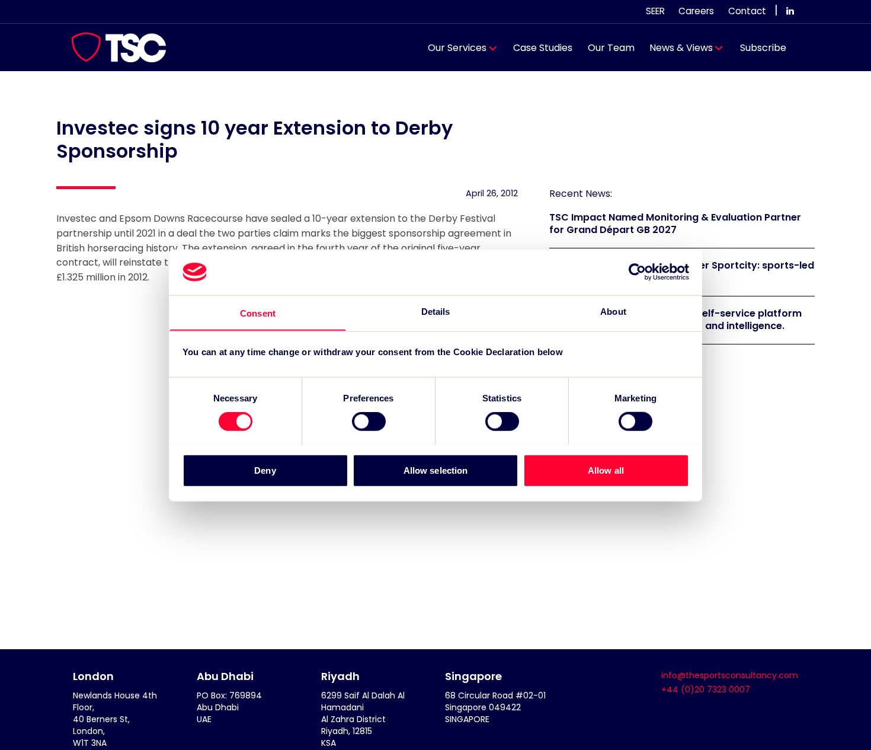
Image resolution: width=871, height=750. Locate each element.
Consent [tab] (258, 313)
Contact (747, 11)
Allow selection (436, 470)
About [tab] (613, 311)
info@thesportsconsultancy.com (729, 675)
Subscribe (763, 48)
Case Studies (542, 48)
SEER (655, 11)
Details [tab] (435, 311)
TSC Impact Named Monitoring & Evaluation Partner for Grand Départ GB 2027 (675, 223)
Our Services (457, 48)
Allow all (606, 470)
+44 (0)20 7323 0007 (705, 689)
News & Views (681, 48)
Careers (696, 11)
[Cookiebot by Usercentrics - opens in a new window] (637, 272)
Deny (265, 470)
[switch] (369, 420)
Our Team (611, 48)
